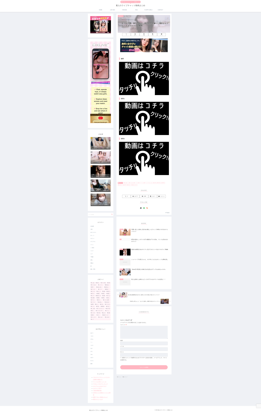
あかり (92, 333)
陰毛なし (120, 185)
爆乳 (164, 182)
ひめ (91, 354)
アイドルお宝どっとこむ (99, 381)
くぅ (91, 342)
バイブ (136, 182)
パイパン (141, 182)
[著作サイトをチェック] (140, 208)
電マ (125, 185)
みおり (92, 357)
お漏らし (126, 182)
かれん (92, 339)
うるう (92, 336)
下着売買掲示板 (97, 390)
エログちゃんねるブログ (99, 386)
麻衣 (91, 363)
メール (122, 346)
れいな (92, 360)
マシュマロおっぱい (148, 182)
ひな (91, 351)
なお (91, 348)
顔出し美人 (135, 185)
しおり (92, 345)
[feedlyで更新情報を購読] (144, 208)
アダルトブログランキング (100, 384)
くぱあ (131, 182)
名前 (121, 340)
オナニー (121, 182)
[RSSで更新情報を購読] (147, 208)
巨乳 (155, 182)
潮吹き (159, 182)
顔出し (129, 185)
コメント (123, 324)
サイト (122, 352)
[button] (153, 34)
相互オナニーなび (98, 399)
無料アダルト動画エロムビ (100, 397)
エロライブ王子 (97, 388)
